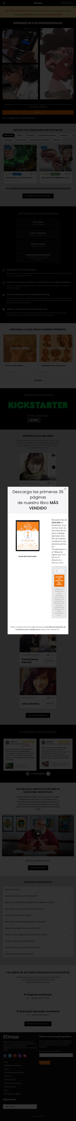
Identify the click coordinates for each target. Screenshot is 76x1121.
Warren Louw (57, 562)
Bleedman (56, 560)
